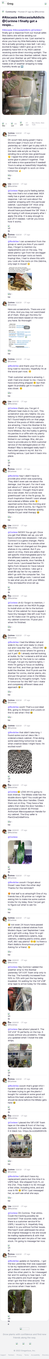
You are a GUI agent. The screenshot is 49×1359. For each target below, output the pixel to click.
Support (3, 1355)
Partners (11, 1355)
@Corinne (36, 30)
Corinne (11, 133)
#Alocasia (7, 30)
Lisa (9, 184)
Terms (26, 1355)
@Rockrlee (39, 12)
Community (11, 12)
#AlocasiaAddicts (22, 30)
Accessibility (35, 1355)
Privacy (19, 1355)
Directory (45, 1355)
